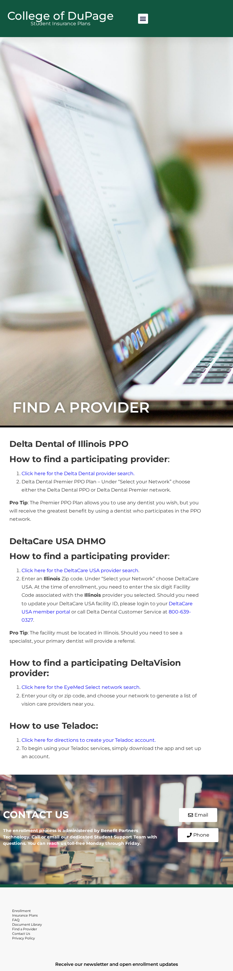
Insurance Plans (25, 915)
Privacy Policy (23, 938)
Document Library (27, 924)
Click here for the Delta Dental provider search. (78, 473)
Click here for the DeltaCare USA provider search (80, 570)
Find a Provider (24, 929)
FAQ (15, 920)
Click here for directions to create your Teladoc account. (89, 740)
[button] (143, 19)
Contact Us (21, 933)
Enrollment (21, 911)
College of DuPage (60, 15)
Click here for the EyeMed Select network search (81, 687)
